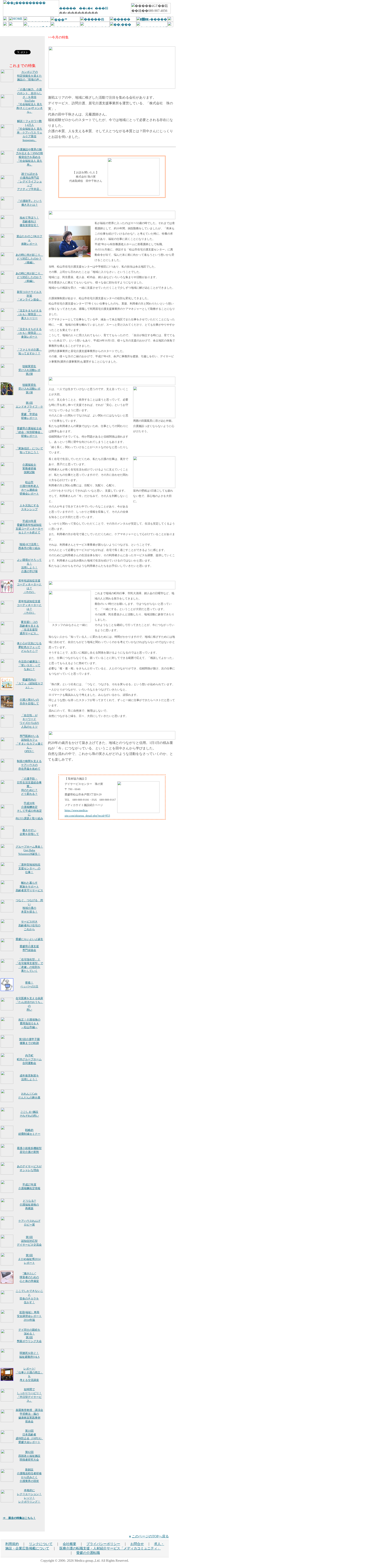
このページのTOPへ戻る (150, 1536)
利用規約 (12, 1544)
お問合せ (137, 1544)
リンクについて (41, 1544)
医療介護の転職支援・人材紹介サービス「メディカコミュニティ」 (110, 1548)
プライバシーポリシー (103, 1544)
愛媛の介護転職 (88, 1553)
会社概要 (69, 1544)
